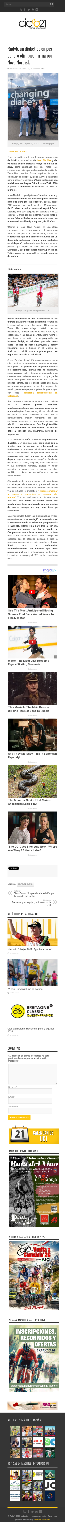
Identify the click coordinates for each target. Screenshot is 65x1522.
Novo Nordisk (44, 160)
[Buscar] (51, 4)
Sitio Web (13, 1106)
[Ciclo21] (32, 27)
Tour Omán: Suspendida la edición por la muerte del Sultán (34, 893)
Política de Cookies (24, 1519)
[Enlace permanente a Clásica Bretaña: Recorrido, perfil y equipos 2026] (33, 1024)
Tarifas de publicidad (41, 1519)
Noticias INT (17, 69)
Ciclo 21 (24, 151)
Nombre (12, 1087)
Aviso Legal (52, 1516)
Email (11, 1097)
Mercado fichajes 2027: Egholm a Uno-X (30, 949)
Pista (24, 69)
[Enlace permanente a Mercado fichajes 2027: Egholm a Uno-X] (33, 945)
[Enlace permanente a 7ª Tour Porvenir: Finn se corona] (33, 985)
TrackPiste (13, 151)
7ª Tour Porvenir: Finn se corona (25, 989)
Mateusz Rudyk (25, 884)
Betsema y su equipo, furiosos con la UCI (31, 902)
